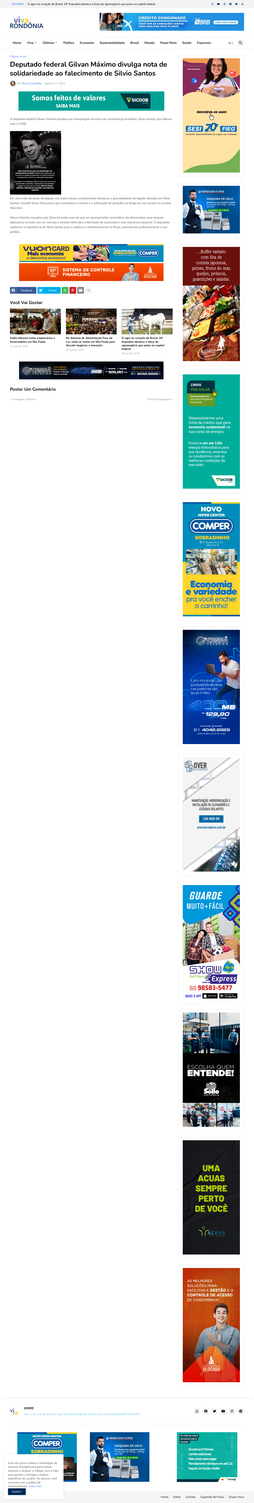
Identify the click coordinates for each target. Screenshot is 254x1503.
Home (17, 43)
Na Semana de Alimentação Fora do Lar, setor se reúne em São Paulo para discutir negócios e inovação (90, 341)
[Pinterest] (72, 290)
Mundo (149, 43)
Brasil (134, 43)
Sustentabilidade (112, 43)
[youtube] (218, 4)
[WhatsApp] (65, 290)
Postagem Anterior (24, 399)
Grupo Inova (236, 1497)
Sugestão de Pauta (212, 1497)
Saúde (186, 43)
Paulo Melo (168, 43)
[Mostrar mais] (88, 290)
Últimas (48, 43)
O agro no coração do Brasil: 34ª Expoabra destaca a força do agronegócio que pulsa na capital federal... (92, 4)
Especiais (204, 43)
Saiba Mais (35, 1486)
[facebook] (230, 4)
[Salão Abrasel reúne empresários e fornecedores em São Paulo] (35, 321)
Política (68, 43)
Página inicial (18, 56)
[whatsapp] (212, 4)
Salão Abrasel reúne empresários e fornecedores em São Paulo (32, 339)
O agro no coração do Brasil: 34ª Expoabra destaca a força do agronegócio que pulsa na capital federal (143, 343)
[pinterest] (240, 1411)
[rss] (242, 4)
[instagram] (224, 4)
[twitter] (236, 4)
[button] (231, 43)
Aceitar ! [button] (17, 1491)
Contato (190, 1497)
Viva (30, 43)
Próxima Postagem (158, 399)
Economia (87, 43)
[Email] (80, 290)
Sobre (177, 1497)
